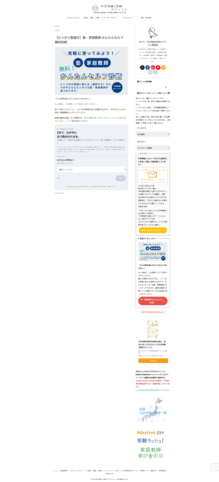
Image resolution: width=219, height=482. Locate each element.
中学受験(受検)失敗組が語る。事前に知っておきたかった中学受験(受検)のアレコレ (152, 344)
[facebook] (147, 67)
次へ (120, 178)
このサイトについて (73, 18)
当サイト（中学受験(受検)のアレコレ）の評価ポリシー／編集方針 (135, 471)
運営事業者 (162, 471)
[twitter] (142, 67)
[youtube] (158, 67)
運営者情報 (63, 471)
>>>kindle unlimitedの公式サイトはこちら (152, 390)
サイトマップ (127, 18)
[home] (155, 72)
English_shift (109, 473)
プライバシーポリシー (109, 18)
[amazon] (163, 67)
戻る (58, 178)
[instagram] (153, 67)
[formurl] (150, 72)
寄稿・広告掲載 (146, 18)
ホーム (55, 471)
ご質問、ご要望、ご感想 (91, 18)
